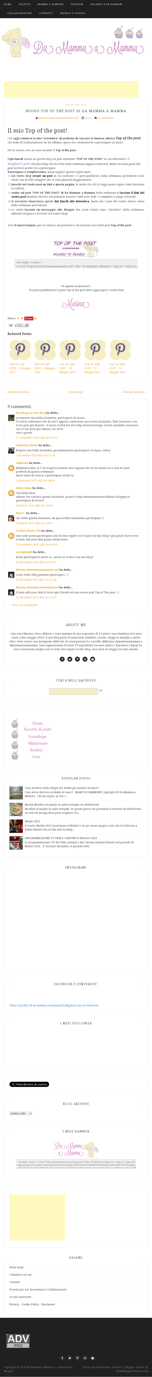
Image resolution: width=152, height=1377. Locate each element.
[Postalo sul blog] (20, 325)
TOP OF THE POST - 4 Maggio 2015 (44, 368)
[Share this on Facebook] (18, 318)
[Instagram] (84, 1357)
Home (8, 4)
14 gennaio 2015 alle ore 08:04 (35, 480)
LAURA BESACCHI (28, 530)
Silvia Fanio (24, 488)
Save (30, 318)
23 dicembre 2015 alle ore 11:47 (36, 597)
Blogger (9, 1371)
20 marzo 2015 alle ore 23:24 (34, 505)
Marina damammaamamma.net (37, 569)
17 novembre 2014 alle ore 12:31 (36, 437)
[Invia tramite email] (16, 325)
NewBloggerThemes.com (132, 1371)
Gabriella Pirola (27, 445)
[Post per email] (10, 324)
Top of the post (76, 105)
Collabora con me (20, 1274)
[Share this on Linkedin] (35, 318)
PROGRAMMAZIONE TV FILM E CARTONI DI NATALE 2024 (61, 838)
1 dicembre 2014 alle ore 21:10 (35, 455)
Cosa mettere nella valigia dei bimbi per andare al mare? (62, 787)
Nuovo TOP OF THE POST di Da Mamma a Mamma (76, 111)
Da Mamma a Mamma (41, 1367)
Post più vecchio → (135, 392)
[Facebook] (62, 1357)
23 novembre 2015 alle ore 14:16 (36, 544)
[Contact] (92, 1357)
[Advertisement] (71, 89)
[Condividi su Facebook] (27, 325)
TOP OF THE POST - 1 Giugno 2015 (19, 368)
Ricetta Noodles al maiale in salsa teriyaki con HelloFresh (62, 804)
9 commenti (106, 117)
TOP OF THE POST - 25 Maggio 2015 (92, 368)
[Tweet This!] (22, 318)
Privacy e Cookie (72, 13)
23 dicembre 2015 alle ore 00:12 (36, 562)
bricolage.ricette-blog (31, 412)
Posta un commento (25, 605)
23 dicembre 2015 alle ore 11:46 (36, 579)
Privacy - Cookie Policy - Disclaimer (32, 1304)
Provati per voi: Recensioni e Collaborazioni (37, 1289)
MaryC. (21, 513)
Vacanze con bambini (107, 4)
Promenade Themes (109, 1367)
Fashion (77, 4)
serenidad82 (24, 552)
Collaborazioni (19, 13)
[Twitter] (69, 1357)
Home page (76, 392)
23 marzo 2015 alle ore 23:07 (34, 523)
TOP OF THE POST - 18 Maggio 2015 (67, 368)
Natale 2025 (32, 821)
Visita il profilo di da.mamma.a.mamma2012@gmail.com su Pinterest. (54, 1005)
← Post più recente (17, 392)
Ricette (24, 4)
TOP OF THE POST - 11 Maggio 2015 (117, 368)
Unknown (22, 462)
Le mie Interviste (20, 1296)
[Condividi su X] (23, 325)
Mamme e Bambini (51, 4)
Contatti (46, 13)
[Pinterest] (77, 1357)
